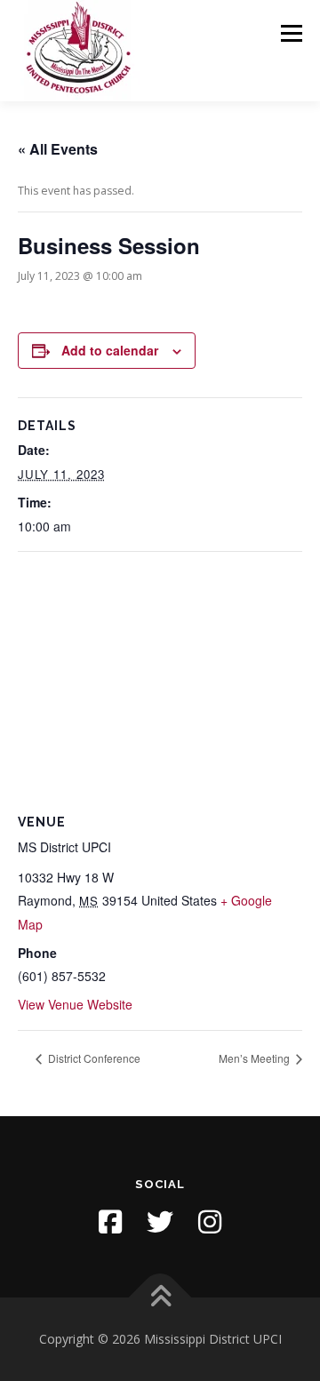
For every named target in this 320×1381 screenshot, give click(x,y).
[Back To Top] (160, 1297)
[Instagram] (209, 1222)
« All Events (58, 149)
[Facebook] (110, 1222)
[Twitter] (160, 1222)
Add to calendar (109, 350)
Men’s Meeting (255, 1058)
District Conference (92, 1058)
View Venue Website (75, 1004)
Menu (290, 33)
